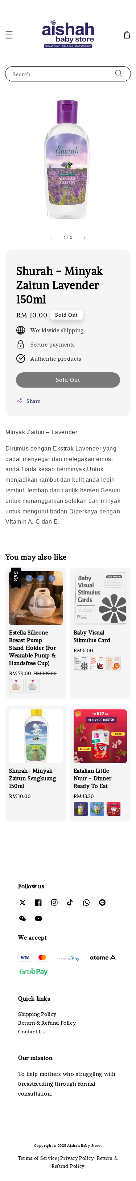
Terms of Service (37, 1158)
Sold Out (68, 380)
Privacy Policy (77, 1158)
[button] (9, 35)
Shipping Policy (37, 1013)
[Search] (119, 74)
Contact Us (31, 1031)
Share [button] (33, 400)
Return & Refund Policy (47, 1022)
